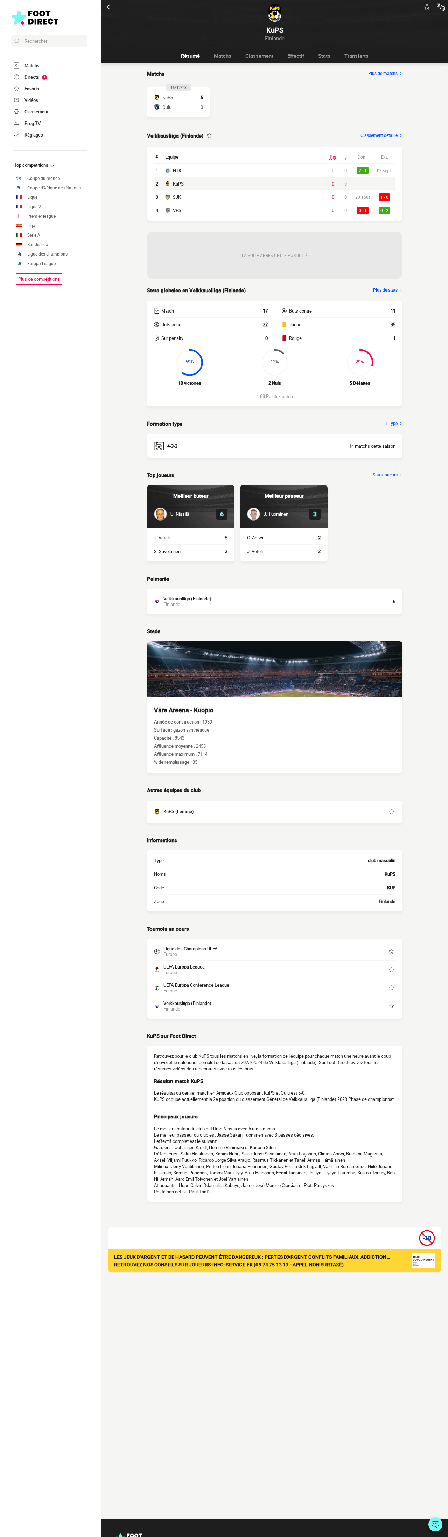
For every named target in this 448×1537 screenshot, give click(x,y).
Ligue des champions (47, 254)
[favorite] (427, 7)
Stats (324, 55)
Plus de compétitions (39, 279)
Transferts (356, 55)
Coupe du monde (43, 178)
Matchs (222, 55)
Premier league (41, 216)
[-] (435, 1524)
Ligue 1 (34, 197)
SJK (177, 197)
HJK (177, 170)
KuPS (178, 184)
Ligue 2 (34, 207)
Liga (31, 226)
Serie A (33, 235)
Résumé (190, 55)
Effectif (295, 55)
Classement (259, 55)
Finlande (387, 901)
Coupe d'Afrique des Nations (54, 188)
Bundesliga (37, 244)
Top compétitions (31, 165)
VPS (177, 210)
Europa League (41, 263)
